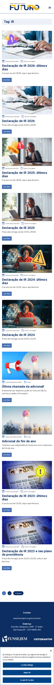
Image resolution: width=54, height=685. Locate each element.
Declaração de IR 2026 (18, 121)
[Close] (51, 651)
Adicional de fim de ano (19, 441)
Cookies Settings (27, 665)
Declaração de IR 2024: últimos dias (24, 281)
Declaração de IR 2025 (18, 228)
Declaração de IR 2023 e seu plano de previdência (27, 552)
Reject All (27, 672)
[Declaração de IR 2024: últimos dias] (27, 259)
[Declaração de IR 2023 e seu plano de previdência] (27, 530)
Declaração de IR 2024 (18, 335)
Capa (29, 382)
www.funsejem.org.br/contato (27, 618)
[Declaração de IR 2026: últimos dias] (27, 45)
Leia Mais (6, 80)
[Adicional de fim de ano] (27, 420)
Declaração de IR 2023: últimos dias (24, 497)
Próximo (18, 593)
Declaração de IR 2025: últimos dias (24, 174)
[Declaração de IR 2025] (27, 207)
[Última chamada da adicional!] (27, 366)
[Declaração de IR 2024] (27, 314)
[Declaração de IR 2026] (27, 100)
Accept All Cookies (27, 680)
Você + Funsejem (29, 61)
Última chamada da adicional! (23, 386)
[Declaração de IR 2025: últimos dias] (27, 152)
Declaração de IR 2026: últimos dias (24, 67)
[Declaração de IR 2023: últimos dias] (27, 475)
